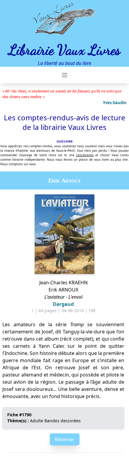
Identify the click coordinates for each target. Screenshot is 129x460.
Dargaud (63, 304)
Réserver (65, 439)
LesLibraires (85, 155)
